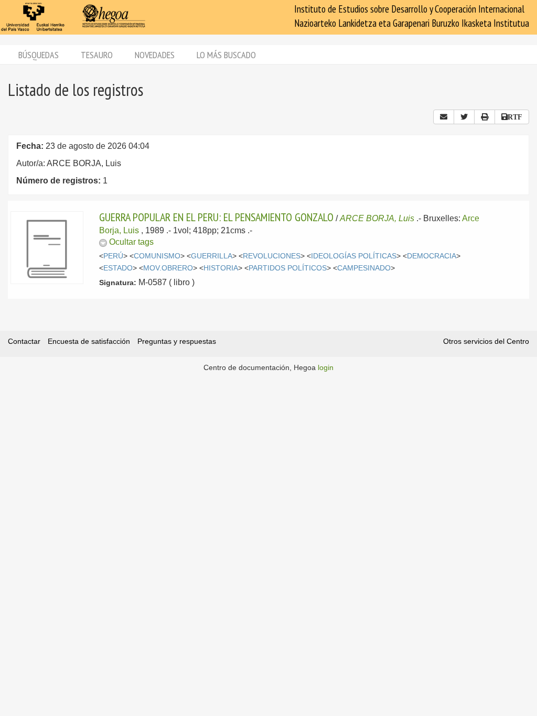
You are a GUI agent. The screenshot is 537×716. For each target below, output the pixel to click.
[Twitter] (464, 117)
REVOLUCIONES (271, 256)
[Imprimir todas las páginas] (484, 117)
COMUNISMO (157, 256)
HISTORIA (220, 268)
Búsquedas (38, 55)
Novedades (155, 55)
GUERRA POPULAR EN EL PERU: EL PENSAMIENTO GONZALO (216, 217)
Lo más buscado (226, 55)
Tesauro (97, 55)
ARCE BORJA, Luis (377, 218)
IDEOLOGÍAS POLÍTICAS (353, 256)
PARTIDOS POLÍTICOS (288, 268)
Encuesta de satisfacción (89, 341)
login (326, 367)
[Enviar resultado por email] (443, 117)
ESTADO (118, 268)
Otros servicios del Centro (486, 341)
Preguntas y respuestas (176, 341)
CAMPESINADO (364, 268)
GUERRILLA (211, 256)
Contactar (24, 341)
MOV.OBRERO (168, 268)
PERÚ (113, 256)
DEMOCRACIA (431, 256)
